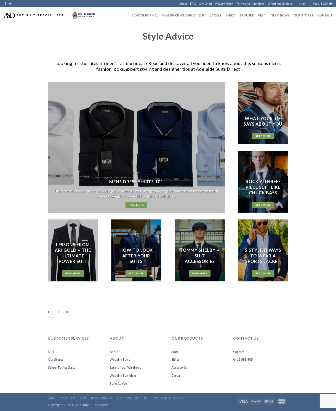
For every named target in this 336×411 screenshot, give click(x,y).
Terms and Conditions (250, 3)
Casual (176, 375)
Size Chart (205, 3)
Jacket (216, 15)
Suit (202, 15)
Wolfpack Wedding (178, 15)
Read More (136, 204)
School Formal (145, 15)
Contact (325, 15)
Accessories (179, 367)
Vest (262, 15)
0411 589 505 (243, 359)
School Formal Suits (61, 367)
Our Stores (303, 15)
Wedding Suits (120, 359)
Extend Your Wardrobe (125, 367)
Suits (175, 352)
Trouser (246, 15)
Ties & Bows (280, 15)
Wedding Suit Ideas (280, 3)
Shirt (230, 15)
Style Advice (118, 383)
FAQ (193, 3)
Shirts (175, 359)
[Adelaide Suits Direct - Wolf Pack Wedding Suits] (50, 15)
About (183, 3)
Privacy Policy (224, 3)
